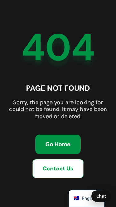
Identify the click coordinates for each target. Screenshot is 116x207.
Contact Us (58, 168)
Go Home (58, 144)
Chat (101, 196)
